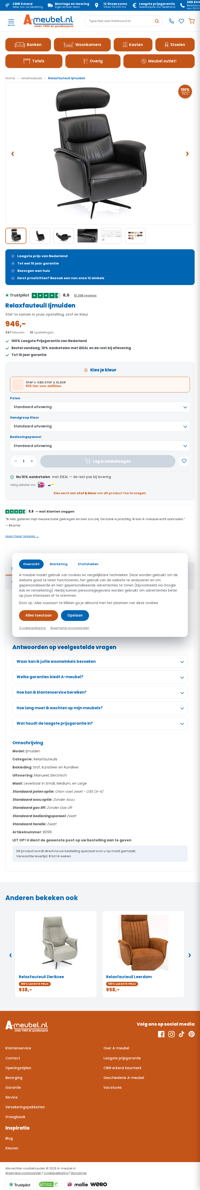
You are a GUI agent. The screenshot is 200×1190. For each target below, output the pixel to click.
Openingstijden (18, 1068)
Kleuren (11, 1148)
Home (10, 78)
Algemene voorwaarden (23, 1173)
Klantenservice (18, 1048)
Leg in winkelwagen (112, 461)
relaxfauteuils (31, 78)
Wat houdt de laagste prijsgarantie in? (55, 723)
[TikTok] (182, 1034)
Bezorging (13, 1078)
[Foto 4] (87, 236)
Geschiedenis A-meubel (123, 1078)
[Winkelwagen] (192, 21)
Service (11, 1097)
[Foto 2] (39, 236)
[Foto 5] (111, 236)
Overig (96, 61)
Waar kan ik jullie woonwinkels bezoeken (56, 661)
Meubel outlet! (162, 61)
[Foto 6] (135, 236)
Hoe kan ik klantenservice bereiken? (52, 692)
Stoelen (177, 44)
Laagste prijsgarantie (122, 1058)
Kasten (136, 44)
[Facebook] (161, 1034)
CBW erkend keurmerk (122, 1068)
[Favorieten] (181, 21)
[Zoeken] (156, 21)
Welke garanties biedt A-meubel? (50, 676)
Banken (34, 44)
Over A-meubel (116, 1048)
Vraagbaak (15, 1117)
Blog (9, 1138)
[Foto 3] (63, 236)
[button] (100, 153)
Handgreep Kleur (24, 417)
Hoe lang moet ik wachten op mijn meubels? (60, 707)
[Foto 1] (15, 236)
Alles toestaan (38, 615)
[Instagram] (171, 1034)
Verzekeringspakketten (25, 1107)
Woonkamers (88, 44)
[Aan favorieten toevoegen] (184, 461)
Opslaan (75, 615)
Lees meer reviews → (22, 536)
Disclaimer (79, 1173)
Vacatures (112, 1087)
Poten (15, 398)
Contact (12, 1058)
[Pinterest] (192, 1034)
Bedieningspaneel (25, 437)
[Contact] (171, 21)
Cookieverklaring (56, 1173)
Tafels (38, 61)
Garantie (13, 1087)
